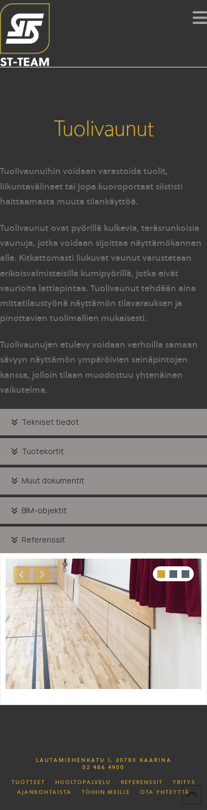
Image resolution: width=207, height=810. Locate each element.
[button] (200, 17)
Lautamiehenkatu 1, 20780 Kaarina (104, 760)
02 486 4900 (103, 767)
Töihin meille (106, 792)
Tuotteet (28, 782)
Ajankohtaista (44, 792)
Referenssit (142, 782)
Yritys (184, 782)
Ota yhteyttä (165, 792)
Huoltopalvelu (83, 782)
